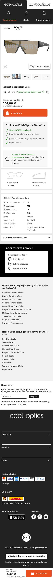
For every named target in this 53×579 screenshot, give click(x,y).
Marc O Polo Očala (10, 349)
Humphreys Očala (10, 346)
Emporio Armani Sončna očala (16, 309)
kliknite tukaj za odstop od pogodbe (26, 556)
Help (4, 460)
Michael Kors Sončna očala (14, 313)
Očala (26, 20)
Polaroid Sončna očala (12, 306)
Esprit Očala (8, 369)
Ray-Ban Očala (9, 339)
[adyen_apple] (31, 479)
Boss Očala (7, 362)
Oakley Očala (8, 342)
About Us (6, 434)
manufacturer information (15, 238)
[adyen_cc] (4, 479)
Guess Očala (8, 359)
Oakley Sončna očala (12, 296)
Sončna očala (9, 20)
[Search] (8, 13)
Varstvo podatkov (39, 562)
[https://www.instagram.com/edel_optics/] (39, 517)
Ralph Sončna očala (11, 320)
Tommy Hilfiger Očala (12, 366)
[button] (13, 4)
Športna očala (43, 20)
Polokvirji (31, 220)
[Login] (26, 13)
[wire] (40, 479)
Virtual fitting (42, 66)
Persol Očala (8, 356)
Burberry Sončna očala (12, 323)
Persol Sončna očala (11, 299)
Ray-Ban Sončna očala (12, 292)
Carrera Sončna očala (12, 303)
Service (5, 447)
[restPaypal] (24, 479)
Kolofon (26, 565)
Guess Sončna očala (11, 316)
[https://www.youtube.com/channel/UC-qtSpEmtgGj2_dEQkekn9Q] (46, 517)
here (24, 404)
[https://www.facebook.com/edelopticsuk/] (33, 517)
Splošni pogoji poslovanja (17, 562)
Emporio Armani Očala (13, 352)
